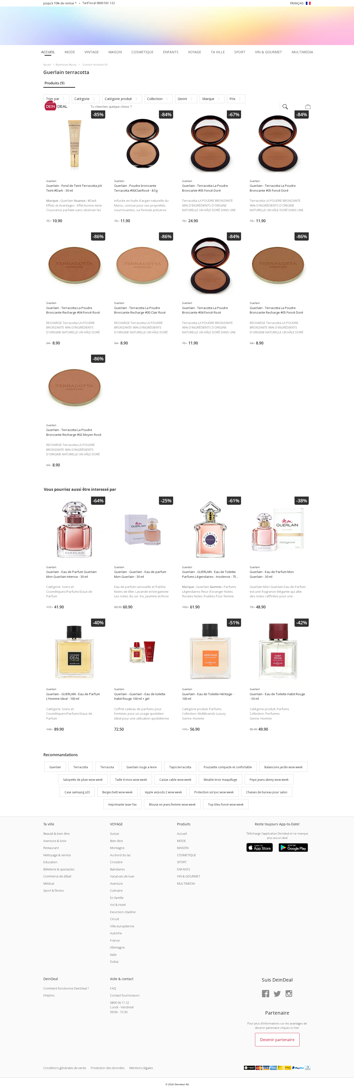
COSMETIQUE (186, 855)
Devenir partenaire (277, 1039)
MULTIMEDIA (186, 883)
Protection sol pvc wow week (214, 792)
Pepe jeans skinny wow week (269, 780)
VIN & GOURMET (188, 876)
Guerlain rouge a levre (141, 767)
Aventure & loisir (54, 841)
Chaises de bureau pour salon (266, 792)
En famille (117, 898)
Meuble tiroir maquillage (220, 780)
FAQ (113, 988)
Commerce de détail (57, 876)
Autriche (116, 933)
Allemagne (117, 947)
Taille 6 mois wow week (131, 780)
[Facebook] (265, 994)
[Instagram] (288, 994)
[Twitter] (277, 994)
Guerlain (55, 767)
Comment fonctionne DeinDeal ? (66, 988)
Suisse (114, 833)
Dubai (114, 961)
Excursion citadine (123, 912)
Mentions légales (141, 1068)
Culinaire (116, 890)
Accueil (182, 833)
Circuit (114, 919)
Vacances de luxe (122, 876)
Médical (48, 883)
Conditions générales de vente (64, 1068)
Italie (113, 954)
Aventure (116, 883)
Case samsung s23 (77, 792)
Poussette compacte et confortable (228, 767)
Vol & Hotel (118, 904)
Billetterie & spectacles (58, 869)
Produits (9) (55, 83)
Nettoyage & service (57, 855)
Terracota (107, 767)
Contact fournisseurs (124, 995)
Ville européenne (122, 926)
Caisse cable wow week (175, 780)
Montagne (117, 848)
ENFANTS (183, 869)
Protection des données (108, 1068)
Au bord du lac (120, 855)
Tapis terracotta (180, 767)
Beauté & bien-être (56, 833)
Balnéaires (117, 869)
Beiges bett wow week (117, 792)
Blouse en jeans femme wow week (172, 805)
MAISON (183, 848)
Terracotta (80, 767)
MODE (181, 841)
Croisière (116, 862)
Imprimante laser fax (122, 805)
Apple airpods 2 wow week (163, 792)
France (115, 940)
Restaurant (51, 848)
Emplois (48, 995)
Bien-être (116, 841)
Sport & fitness (53, 890)
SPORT (182, 862)
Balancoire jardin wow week (283, 767)
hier (296, 1028)
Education (50, 862)
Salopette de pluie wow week (83, 780)
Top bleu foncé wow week (225, 805)
